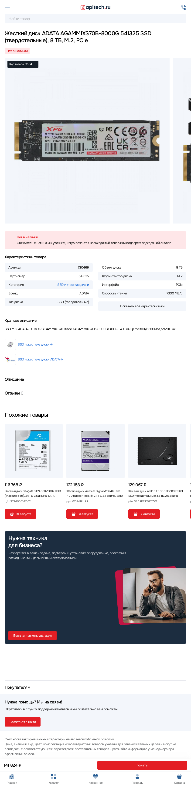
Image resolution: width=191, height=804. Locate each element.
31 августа (23, 514)
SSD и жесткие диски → (35, 344)
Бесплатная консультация (32, 635)
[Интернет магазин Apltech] (95, 7)
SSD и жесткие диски (73, 285)
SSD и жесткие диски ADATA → (40, 359)
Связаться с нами (23, 722)
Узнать (142, 765)
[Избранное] (57, 429)
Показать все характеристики (142, 306)
